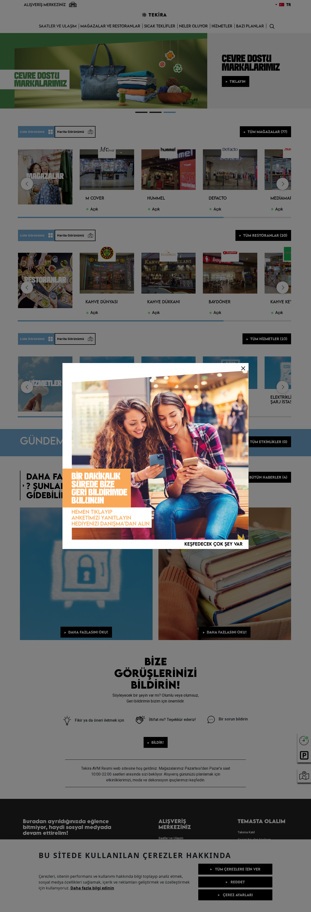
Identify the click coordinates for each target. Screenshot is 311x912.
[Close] (243, 368)
